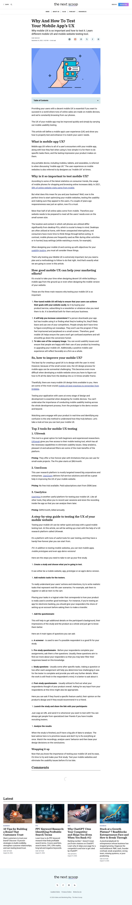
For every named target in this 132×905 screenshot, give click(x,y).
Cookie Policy (55, 892)
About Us (56, 11)
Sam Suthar (7, 851)
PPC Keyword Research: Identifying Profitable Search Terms (49, 831)
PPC (36, 826)
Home (48, 11)
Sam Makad (36, 38)
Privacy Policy (66, 892)
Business (6, 826)
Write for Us (77, 892)
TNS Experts (72, 854)
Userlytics (36, 497)
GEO (69, 826)
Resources (82, 11)
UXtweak (36, 441)
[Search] (11, 4)
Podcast (72, 11)
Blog (64, 11)
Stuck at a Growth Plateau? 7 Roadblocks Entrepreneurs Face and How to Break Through (114, 833)
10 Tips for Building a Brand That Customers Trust (15, 831)
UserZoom (48, 475)
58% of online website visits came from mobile (53, 187)
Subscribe (123, 4)
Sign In (114, 4)
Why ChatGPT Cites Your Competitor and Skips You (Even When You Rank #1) (80, 833)
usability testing (39, 250)
